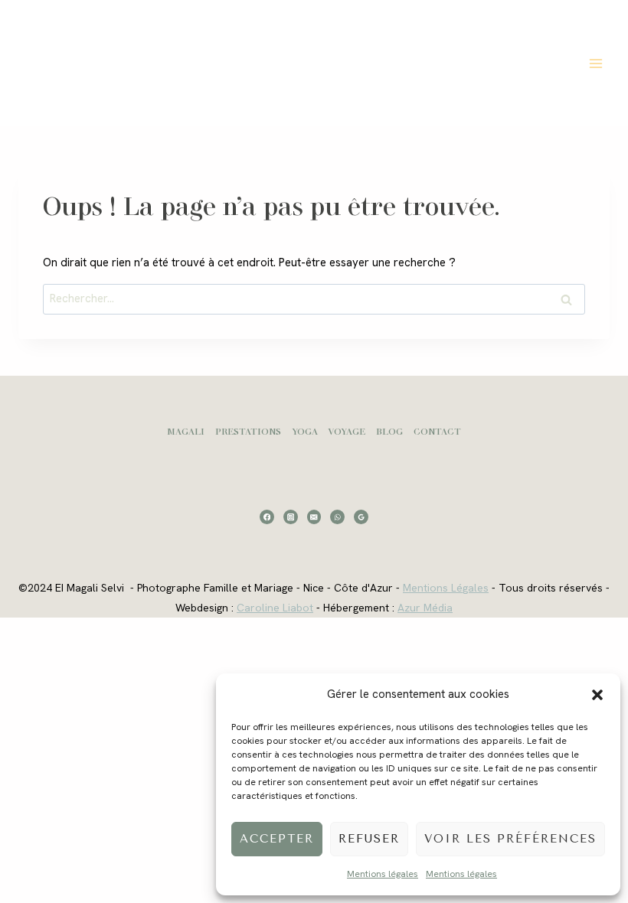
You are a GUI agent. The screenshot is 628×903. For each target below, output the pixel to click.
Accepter (277, 839)
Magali (185, 431)
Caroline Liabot (275, 607)
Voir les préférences (510, 839)
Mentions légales (382, 874)
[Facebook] (267, 517)
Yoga (305, 431)
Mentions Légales (446, 588)
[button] (597, 695)
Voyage (346, 431)
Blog (389, 431)
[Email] (314, 517)
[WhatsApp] (337, 517)
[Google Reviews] (361, 517)
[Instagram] (290, 517)
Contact (437, 431)
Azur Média (425, 607)
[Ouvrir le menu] (595, 63)
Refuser (369, 839)
